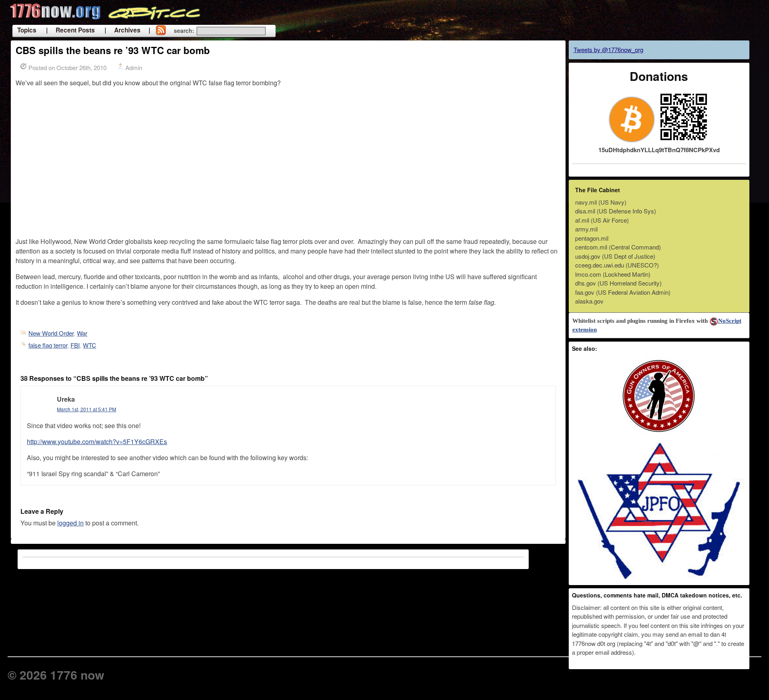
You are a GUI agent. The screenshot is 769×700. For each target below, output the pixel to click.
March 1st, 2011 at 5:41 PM (86, 409)
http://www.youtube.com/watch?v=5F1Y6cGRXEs (97, 441)
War (82, 333)
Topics (26, 30)
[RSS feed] (160, 31)
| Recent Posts (70, 30)
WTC (89, 345)
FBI (75, 345)
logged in (70, 522)
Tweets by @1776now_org (608, 49)
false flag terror (47, 345)
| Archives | (127, 30)
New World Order (51, 333)
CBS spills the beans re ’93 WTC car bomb (113, 50)
